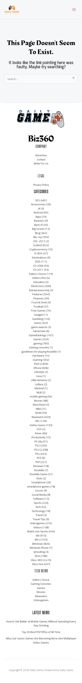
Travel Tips (39, 519)
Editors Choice (37, 273)
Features (37, 294)
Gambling (37, 318)
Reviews (38, 466)
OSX (39, 429)
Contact (41, 159)
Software (38, 498)
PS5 (39, 457)
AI (39, 208)
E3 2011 (38, 269)
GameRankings (37, 335)
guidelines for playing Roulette (39, 351)
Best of (38, 224)
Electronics (37, 286)
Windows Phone (39, 547)
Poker (38, 433)
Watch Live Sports (37, 531)
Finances (38, 298)
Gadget (38, 314)
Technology (38, 511)
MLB (39, 392)
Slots (39, 478)
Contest (37, 245)
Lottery (39, 384)
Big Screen (38, 228)
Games (37, 339)
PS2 (37, 445)
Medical (39, 388)
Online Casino (37, 425)
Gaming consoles (39, 347)
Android (38, 212)
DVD (37, 261)
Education (39, 282)
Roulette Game (38, 474)
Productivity (38, 437)
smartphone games (38, 486)
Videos (37, 527)
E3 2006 (38, 265)
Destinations (39, 257)
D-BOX (38, 253)
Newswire (38, 417)
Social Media (39, 494)
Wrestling (39, 551)
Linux (39, 376)
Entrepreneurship (39, 290)
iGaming (37, 359)
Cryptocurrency (38, 249)
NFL (37, 421)
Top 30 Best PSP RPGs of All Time (41, 632)
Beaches (39, 220)
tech (38, 506)
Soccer (39, 490)
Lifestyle (39, 371)
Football (38, 306)
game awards (39, 327)
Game (37, 322)
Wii (37, 535)
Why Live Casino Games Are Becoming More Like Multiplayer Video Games (41, 640)
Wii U (38, 539)
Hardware (38, 355)
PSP (37, 462)
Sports (37, 502)
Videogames (37, 523)
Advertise (41, 155)
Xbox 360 (36, 560)
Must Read (39, 404)
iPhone (38, 367)
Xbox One (37, 564)
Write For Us (41, 163)
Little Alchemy (39, 380)
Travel (39, 515)
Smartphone (38, 482)
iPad (36, 363)
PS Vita (38, 441)
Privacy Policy (41, 184)
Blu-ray (37, 237)
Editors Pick (39, 277)
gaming (37, 343)
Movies (38, 400)
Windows (37, 543)
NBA (38, 408)
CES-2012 (39, 241)
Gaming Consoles (41, 583)
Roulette (39, 470)
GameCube (39, 331)
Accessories (38, 204)
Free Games (38, 310)
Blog (37, 233)
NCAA (38, 412)
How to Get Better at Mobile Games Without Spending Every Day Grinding (41, 623)
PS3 (36, 449)
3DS (37, 200)
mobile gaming (38, 396)
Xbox (37, 555)
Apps (38, 216)
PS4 (37, 453)
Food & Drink (39, 302)
